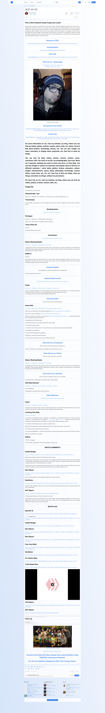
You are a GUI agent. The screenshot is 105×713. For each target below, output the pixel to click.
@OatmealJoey (67, 130)
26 (73, 43)
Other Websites (52, 395)
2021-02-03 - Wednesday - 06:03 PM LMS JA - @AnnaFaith (39, 308)
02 (29, 43)
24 (69, 43)
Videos (68, 57)
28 (77, 43)
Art (38, 57)
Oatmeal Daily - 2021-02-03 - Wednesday (52, 65)
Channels (54, 129)
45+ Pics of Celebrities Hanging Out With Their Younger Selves (52, 661)
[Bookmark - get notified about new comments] (75, 17)
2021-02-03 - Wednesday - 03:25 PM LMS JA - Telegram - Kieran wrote (42, 288)
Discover (26, 2)
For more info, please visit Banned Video (52, 238)
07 (39, 43)
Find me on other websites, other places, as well (52, 398)
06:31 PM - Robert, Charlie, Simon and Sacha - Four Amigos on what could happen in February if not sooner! (51, 567)
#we (28, 5)
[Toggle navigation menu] (9, 2)
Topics (35, 130)
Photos (64, 57)
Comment (54, 137)
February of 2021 (52, 40)
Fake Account (57, 308)
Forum (72, 137)
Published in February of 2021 (52, 66)
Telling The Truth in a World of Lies (52, 212)
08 (41, 43)
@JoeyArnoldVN (41, 130)
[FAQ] (54, 2)
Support (34, 57)
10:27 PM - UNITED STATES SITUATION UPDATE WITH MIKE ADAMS (41, 493)
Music (60, 57)
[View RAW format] (71, 671)
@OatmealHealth (60, 130)
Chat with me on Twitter (52, 353)
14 (51, 43)
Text (47, 138)
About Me (52, 54)
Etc (76, 57)
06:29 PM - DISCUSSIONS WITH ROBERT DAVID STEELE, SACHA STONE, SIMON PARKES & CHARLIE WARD (50, 561)
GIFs (48, 57)
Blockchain (42, 137)
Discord (59, 137)
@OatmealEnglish (50, 130)
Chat (50, 137)
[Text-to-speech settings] (79, 12)
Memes (56, 57)
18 (58, 43)
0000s (56, 50)
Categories (48, 129)
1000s (60, 50)
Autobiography (52, 47)
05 (35, 43)
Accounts (43, 129)
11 (46, 43)
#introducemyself (61, 419)
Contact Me (52, 134)
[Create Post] (85, 2)
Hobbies (52, 57)
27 (75, 43)
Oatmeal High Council (52, 278)
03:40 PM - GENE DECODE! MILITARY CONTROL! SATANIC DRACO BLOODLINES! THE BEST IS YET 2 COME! (51, 483)
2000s (64, 50)
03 (31, 43)
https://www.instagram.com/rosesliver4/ (50, 313)
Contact (30, 57)
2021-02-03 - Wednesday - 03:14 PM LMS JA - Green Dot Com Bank (41, 386)
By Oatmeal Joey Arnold (52, 126)
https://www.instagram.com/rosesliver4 (58, 316)
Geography (67, 129)
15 (53, 43)
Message (77, 137)
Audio (45, 57)
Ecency (25, 5)
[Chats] (82, 2)
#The (27, 516)
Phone (38, 138)
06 (37, 43)
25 (71, 43)
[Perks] (79, 2)
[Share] (77, 17)
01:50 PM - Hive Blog (30, 415)
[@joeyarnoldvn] (26, 13)
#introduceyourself (52, 419)
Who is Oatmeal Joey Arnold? (53, 648)
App (38, 137)
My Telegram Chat (41, 281)
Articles (41, 57)
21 (64, 43)
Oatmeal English (52, 267)
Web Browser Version (62, 281)
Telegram (43, 138)
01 (27, 43)
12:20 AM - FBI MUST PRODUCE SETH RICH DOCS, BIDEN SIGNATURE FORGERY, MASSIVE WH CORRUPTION (51, 513)
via (37, 668)
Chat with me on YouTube (52, 374)
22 (65, 43)
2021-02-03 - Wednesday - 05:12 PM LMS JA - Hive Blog (38, 245)
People (76, 129)
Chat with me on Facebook (52, 343)
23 (67, 43)
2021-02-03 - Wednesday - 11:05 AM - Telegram (36, 405)
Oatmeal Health (52, 299)
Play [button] (77, 13)
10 (45, 43)
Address (35, 137)
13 (50, 43)
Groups (72, 129)
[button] (25, 671)
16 (55, 43)
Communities (39, 2)
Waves (32, 2)
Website (59, 138)
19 (60, 43)
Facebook (68, 137)
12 (48, 43)
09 (43, 43)
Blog (47, 137)
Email (63, 137)
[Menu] (79, 17)
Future (45, 50)
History (41, 50)
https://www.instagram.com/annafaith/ (60, 311)
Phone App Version (50, 281)
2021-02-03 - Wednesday (52, 62)
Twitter (50, 138)
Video (54, 138)
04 (33, 43)
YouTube (63, 138)
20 (62, 43)
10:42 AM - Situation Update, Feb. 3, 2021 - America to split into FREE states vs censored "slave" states (49, 454)
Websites (73, 57)
